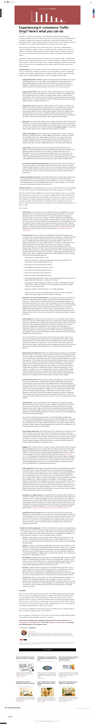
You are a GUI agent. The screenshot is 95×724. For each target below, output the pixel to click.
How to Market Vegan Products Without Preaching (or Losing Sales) (46, 683)
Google (33, 642)
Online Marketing (22, 644)
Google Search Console (63, 643)
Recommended (29, 644)
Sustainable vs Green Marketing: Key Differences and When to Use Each (47, 658)
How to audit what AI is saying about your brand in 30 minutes (25, 657)
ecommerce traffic (27, 642)
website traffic (34, 643)
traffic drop (21, 643)
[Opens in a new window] (1, 13)
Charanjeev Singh (29, 686)
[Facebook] (93, 9)
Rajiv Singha (26, 661)
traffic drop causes (27, 643)
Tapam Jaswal (50, 661)
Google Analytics (38, 642)
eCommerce (21, 642)
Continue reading (20, 676)
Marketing (70, 643)
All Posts (39, 643)
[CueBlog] (91, 2)
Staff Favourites (38, 644)
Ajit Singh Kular (22, 33)
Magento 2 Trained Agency (58, 622)
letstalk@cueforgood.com (83, 708)
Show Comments (47, 649)
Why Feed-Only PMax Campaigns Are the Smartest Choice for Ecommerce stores (68, 658)
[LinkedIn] (93, 13)
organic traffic (52, 642)
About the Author (23, 627)
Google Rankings (45, 642)
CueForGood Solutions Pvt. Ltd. (47, 721)
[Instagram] (93, 15)
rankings (65, 642)
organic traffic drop (59, 642)
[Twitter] (93, 11)
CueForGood (44, 643)
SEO (68, 642)
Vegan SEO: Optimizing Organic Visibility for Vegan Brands (68, 682)
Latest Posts (32, 627)
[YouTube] (93, 17)
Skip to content (3, 723)
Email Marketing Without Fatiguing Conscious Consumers (25, 682)
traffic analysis (72, 642)
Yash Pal (71, 661)
